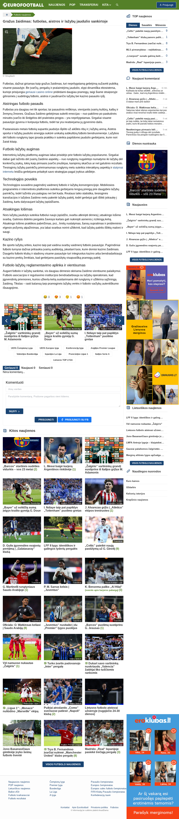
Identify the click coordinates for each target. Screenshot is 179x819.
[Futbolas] (6, 15)
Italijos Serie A (102, 354)
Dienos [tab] (133, 25)
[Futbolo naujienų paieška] (117, 5)
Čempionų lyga (57, 782)
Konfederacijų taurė (100, 795)
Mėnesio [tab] (160, 25)
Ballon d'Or (13, 792)
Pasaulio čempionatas (102, 782)
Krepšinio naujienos (137, 499)
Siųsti (13, 411)
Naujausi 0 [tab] (28, 367)
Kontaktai (65, 807)
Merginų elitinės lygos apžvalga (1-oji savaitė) (151, 455)
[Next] (120, 320)
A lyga (53, 795)
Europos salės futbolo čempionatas (109, 788)
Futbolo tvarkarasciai (19, 795)
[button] (107, 5)
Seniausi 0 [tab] (46, 367)
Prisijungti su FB (76, 419)
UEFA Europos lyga (49, 348)
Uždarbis (131, 487)
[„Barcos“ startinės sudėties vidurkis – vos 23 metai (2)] (146, 174)
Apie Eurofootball (80, 807)
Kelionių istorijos (135, 493)
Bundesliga (55, 788)
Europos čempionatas (102, 785)
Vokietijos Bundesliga (27, 354)
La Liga (53, 792)
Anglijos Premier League (103, 348)
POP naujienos (16, 785)
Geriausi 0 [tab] (11, 367)
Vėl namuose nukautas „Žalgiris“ (144, 424)
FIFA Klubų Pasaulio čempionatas (108, 792)
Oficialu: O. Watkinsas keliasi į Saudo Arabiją (150, 107)
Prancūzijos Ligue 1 (78, 354)
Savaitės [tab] (147, 25)
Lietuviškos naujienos (19, 788)
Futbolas (114, 807)
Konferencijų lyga (75, 348)
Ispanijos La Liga (53, 354)
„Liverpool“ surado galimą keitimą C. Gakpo (150, 56)
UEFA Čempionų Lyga (22, 348)
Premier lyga (56, 785)
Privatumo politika (99, 807)
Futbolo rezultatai (17, 798)
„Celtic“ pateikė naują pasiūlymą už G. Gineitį (151, 31)
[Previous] (6, 320)
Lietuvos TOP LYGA (63, 360)
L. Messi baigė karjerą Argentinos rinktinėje (149, 88)
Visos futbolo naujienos (63, 764)
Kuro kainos (132, 481)
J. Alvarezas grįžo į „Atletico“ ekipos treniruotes (152, 99)
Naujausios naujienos (19, 782)
